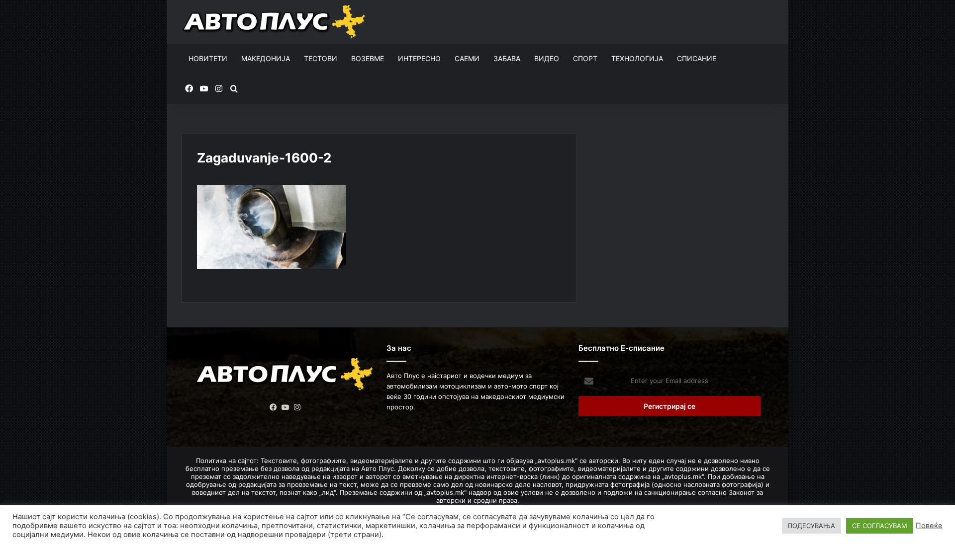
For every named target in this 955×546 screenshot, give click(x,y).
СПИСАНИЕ (696, 58)
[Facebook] (274, 407)
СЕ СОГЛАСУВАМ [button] (879, 526)
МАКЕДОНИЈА (265, 58)
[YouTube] (285, 407)
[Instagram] (297, 407)
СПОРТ (585, 58)
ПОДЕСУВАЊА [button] (811, 526)
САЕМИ (467, 58)
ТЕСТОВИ (320, 58)
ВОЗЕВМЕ (367, 58)
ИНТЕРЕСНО (419, 58)
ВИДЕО (546, 58)
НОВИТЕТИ (208, 58)
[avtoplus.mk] (275, 22)
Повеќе (929, 525)
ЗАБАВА (506, 58)
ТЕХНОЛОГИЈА (637, 58)
